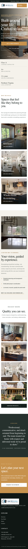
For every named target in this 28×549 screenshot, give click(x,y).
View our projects (14, 405)
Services (3, 517)
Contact (3, 523)
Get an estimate (20, 5)
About (2, 521)
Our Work (3, 519)
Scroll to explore (14, 56)
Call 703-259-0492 (14, 48)
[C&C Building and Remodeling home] (7, 5)
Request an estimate (14, 484)
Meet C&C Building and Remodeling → (12, 293)
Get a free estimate (14, 43)
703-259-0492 (23, 1)
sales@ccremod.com (6, 534)
